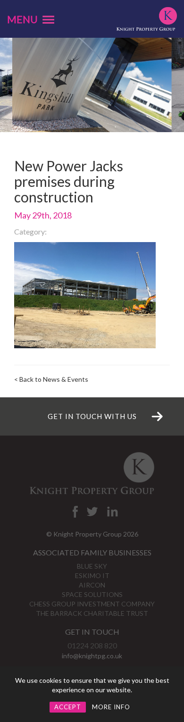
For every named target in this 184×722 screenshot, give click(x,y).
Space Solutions (92, 594)
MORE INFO (111, 707)
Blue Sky (92, 566)
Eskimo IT (92, 575)
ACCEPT (67, 707)
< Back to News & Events (51, 379)
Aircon (92, 585)
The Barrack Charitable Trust (92, 613)
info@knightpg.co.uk (92, 656)
